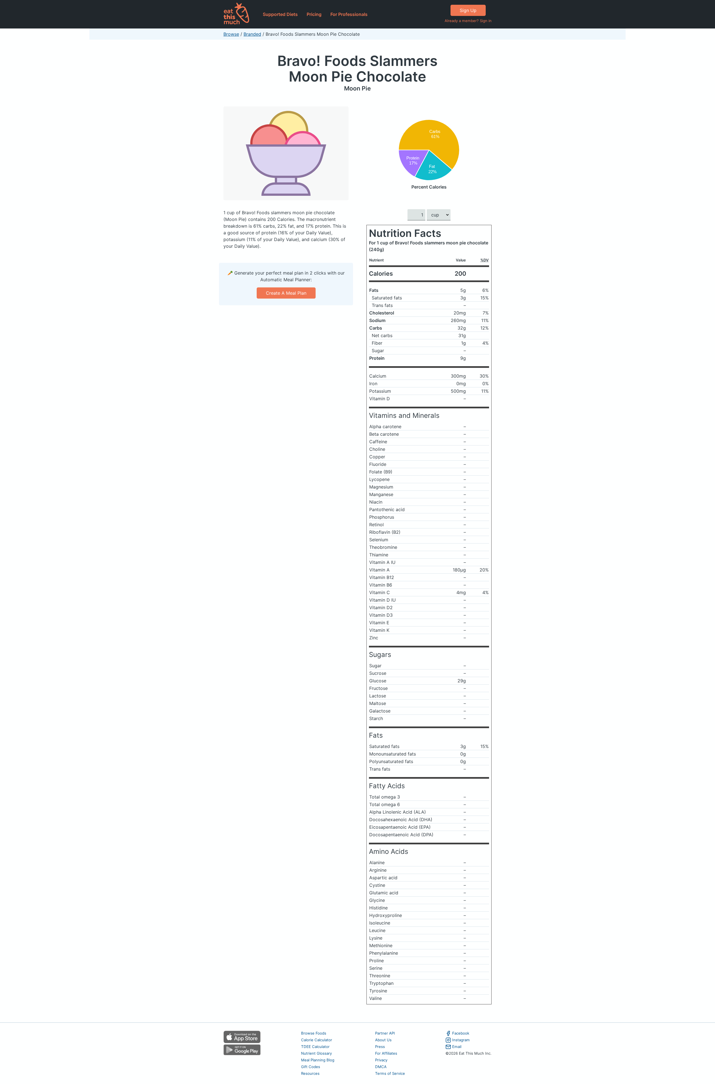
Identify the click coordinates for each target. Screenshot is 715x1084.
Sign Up (468, 10)
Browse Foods (313, 1033)
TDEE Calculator (315, 1046)
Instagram (461, 1040)
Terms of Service (390, 1073)
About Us (383, 1040)
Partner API (385, 1033)
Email (456, 1046)
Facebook (460, 1033)
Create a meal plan (286, 293)
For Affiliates (386, 1053)
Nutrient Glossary (316, 1053)
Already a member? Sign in (468, 20)
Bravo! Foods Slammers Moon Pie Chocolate (357, 68)
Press (380, 1046)
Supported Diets (280, 14)
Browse (231, 34)
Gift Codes (310, 1066)
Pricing (314, 14)
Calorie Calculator (316, 1040)
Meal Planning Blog (317, 1060)
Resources (310, 1073)
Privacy (381, 1060)
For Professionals (349, 14)
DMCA (381, 1066)
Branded (252, 34)
